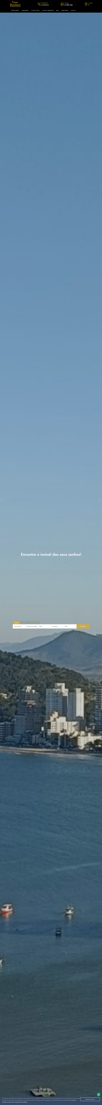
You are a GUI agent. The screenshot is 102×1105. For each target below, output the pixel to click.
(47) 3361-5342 (45, 5)
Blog (57, 10)
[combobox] (19, 626)
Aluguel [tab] (24, 623)
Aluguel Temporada (48, 10)
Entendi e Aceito (90, 1099)
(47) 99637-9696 (69, 5)
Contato (73, 10)
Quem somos (64, 10)
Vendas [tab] (16, 623)
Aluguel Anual (35, 10)
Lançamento (25, 10)
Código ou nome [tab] (33, 623)
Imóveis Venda (15, 10)
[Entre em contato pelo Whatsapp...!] (99, 1094)
